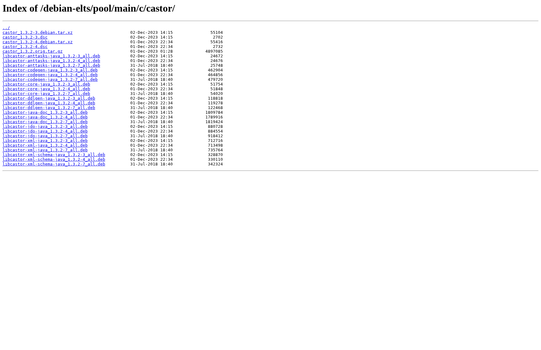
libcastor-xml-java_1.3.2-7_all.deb (45, 150)
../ (6, 27)
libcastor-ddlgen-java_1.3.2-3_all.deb (49, 98)
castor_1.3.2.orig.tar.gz (33, 51)
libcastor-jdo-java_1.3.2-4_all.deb (45, 131)
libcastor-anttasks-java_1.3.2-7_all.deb (51, 65)
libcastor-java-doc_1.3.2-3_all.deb (45, 112)
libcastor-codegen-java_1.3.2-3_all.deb (50, 70)
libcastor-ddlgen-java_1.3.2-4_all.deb (49, 103)
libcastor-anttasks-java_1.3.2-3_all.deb (51, 56)
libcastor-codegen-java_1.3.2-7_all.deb (50, 79)
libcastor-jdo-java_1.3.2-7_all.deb (45, 135)
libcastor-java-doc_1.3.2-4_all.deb (45, 117)
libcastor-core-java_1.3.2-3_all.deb (46, 84)
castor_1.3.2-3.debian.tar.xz (38, 32)
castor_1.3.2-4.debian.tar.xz (38, 41)
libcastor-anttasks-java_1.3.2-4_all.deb (51, 60)
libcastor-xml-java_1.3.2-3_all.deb (45, 140)
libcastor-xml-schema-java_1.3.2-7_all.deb (54, 164)
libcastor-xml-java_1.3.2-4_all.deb (45, 145)
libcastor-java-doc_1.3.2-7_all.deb (45, 121)
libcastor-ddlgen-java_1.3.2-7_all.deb (49, 107)
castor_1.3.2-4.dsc (25, 46)
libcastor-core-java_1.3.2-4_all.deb (46, 88)
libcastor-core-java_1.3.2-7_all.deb (46, 93)
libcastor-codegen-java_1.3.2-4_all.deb (50, 74)
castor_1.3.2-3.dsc (25, 37)
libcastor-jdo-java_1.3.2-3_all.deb (45, 126)
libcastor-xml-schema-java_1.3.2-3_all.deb (54, 154)
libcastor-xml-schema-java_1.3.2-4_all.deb (54, 159)
